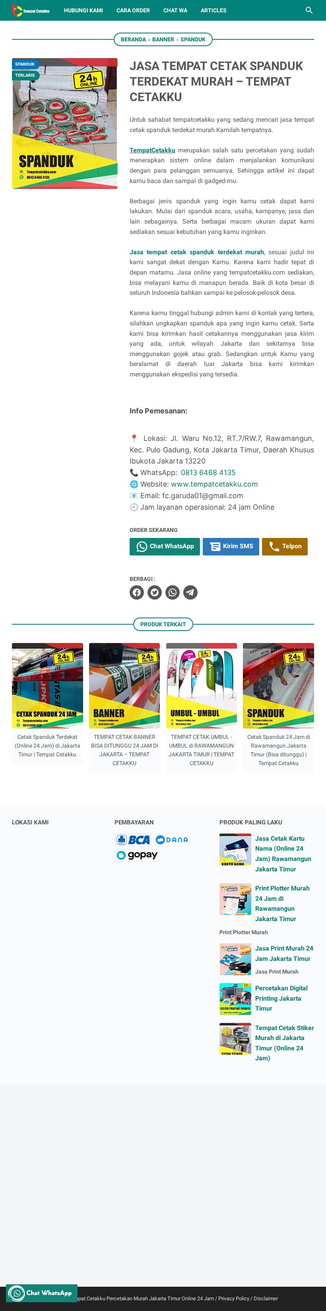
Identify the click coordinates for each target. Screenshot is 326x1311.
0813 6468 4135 (208, 472)
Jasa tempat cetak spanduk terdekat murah (197, 252)
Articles (214, 10)
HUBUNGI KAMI (83, 10)
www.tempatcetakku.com (214, 484)
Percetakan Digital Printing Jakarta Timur (281, 998)
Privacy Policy (233, 1298)
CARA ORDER (133, 10)
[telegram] (190, 592)
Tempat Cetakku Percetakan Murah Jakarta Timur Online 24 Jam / (143, 1298)
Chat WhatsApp (171, 546)
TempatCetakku (152, 150)
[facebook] (137, 592)
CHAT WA (175, 10)
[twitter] (154, 592)
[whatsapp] (172, 592)
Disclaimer (266, 1298)
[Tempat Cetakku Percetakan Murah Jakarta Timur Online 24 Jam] (30, 10)
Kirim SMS (237, 546)
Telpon (291, 546)
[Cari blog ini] (309, 10)
